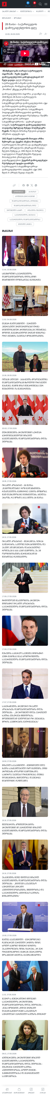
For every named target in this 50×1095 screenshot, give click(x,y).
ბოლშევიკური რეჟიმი (25, 196)
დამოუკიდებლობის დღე (25, 206)
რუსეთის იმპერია (35, 210)
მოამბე (17, 18)
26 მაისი (32, 192)
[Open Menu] (46, 4)
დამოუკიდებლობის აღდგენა (25, 201)
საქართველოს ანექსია (25, 215)
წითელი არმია (25, 224)
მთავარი (6, 18)
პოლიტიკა (18, 192)
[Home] (4, 4)
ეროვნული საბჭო (14, 210)
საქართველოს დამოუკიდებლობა (25, 219)
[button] (10, 11)
